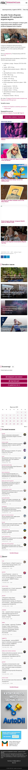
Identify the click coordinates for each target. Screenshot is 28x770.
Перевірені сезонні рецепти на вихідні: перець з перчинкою (12, 538)
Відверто (4, 638)
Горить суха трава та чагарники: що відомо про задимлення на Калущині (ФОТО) (11, 501)
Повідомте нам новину (15, 377)
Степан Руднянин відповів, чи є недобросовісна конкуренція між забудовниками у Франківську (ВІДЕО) (12, 475)
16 (21, 418)
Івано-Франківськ (6, 472)
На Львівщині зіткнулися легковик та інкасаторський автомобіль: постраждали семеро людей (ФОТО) (11, 509)
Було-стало (5, 586)
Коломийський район (7, 489)
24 (25, 421)
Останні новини (8, 429)
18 (2, 421)
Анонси (4, 609)
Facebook (4, 113)
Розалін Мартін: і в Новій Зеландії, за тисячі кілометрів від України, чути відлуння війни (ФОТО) (11, 564)
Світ (3, 561)
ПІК (5, 55)
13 (10, 418)
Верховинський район (7, 465)
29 (17, 424)
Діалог (4, 556)
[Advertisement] (14, 349)
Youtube (15, 113)
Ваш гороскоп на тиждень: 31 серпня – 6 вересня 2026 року (12, 451)
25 (2, 424)
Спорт (3, 456)
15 (17, 418)
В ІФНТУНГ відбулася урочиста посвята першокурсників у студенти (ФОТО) (12, 444)
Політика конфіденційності (14, 761)
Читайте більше (14, 553)
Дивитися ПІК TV (15, 385)
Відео (3, 622)
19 (6, 421)
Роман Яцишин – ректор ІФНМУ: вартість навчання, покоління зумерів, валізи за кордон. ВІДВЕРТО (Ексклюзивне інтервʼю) (12, 643)
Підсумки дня (15, 381)
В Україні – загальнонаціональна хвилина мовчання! (10, 531)
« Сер (2, 426)
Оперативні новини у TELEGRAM (14, 117)
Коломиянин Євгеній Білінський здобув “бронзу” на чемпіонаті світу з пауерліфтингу (12, 492)
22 (17, 421)
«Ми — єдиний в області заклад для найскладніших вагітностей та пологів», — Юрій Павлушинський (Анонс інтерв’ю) (11, 614)
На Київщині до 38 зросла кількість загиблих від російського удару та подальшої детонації (11, 484)
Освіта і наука (5, 442)
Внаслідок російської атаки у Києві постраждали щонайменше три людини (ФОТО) (12, 547)
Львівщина (4, 506)
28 (14, 424)
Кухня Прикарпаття (6, 536)
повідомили (8, 53)
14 (14, 418)
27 (10, 424)
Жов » (25, 426)
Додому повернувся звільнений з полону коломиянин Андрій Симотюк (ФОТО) (12, 436)
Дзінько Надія (17, 252)
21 (14, 421)
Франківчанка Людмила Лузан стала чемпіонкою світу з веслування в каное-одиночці (14, 325)
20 (10, 421)
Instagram (9, 113)
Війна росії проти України (7, 253)
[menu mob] (26, 3)
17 (25, 418)
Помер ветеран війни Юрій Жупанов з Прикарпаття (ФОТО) (12, 467)
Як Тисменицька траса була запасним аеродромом (12, 680)
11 (2, 418)
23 (21, 421)
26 (6, 424)
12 (6, 418)
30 (21, 424)
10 (25, 415)
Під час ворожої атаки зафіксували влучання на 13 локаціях (11, 517)
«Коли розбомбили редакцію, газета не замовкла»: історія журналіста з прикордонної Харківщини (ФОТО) (12, 654)
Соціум (3, 433)
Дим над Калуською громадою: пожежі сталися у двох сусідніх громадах (12, 524)
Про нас (14, 762)
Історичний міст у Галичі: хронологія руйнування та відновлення (12, 589)
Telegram (21, 113)
